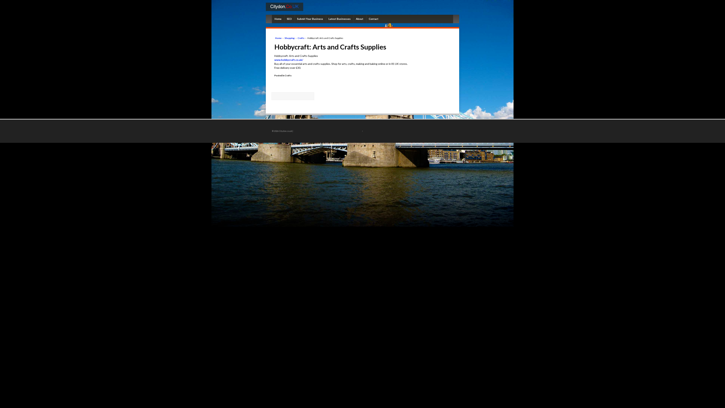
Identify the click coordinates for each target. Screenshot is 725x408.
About (359, 18)
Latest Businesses (340, 18)
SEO (289, 18)
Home (278, 18)
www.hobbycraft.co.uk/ (288, 59)
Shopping (290, 38)
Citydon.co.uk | (285, 131)
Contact (373, 18)
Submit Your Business (310, 18)
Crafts (301, 38)
